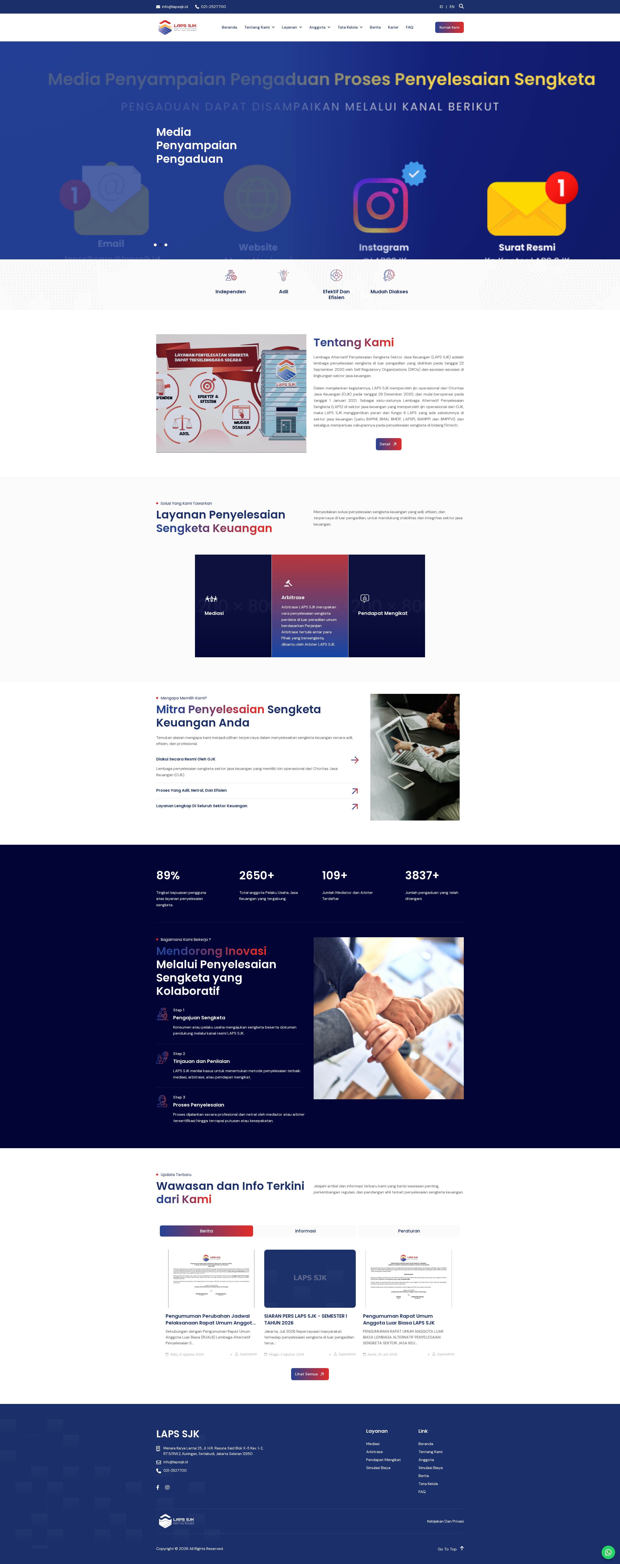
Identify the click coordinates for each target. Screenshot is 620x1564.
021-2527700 (213, 7)
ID (441, 7)
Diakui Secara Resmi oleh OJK (186, 759)
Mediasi (214, 613)
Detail (385, 444)
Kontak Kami (449, 27)
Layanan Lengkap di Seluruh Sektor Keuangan (201, 806)
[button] (155, 244)
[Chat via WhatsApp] (608, 1552)
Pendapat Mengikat (383, 613)
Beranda (229, 27)
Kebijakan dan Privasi (445, 1521)
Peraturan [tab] (409, 1231)
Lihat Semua (306, 1374)
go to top (448, 1549)
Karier (393, 27)
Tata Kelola (348, 27)
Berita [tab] (206, 1231)
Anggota (317, 27)
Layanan (289, 27)
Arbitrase (293, 597)
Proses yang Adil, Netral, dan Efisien (191, 790)
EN (452, 7)
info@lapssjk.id (175, 7)
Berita (375, 27)
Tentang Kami (257, 27)
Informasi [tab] (305, 1231)
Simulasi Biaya (378, 1467)
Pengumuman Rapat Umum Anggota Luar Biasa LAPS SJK (399, 1319)
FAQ (409, 27)
